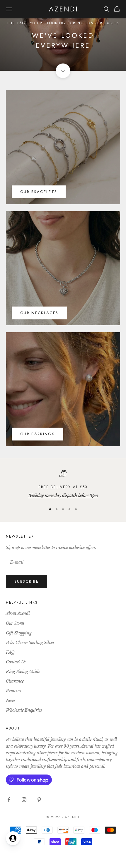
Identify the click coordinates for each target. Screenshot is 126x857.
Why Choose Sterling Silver (30, 642)
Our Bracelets (38, 192)
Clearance (14, 681)
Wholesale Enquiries (24, 710)
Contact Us (15, 662)
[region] (63, 484)
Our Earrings (37, 434)
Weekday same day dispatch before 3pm (63, 495)
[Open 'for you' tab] (13, 838)
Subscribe (26, 581)
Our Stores (15, 623)
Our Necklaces (39, 313)
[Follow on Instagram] (24, 800)
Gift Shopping (18, 633)
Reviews (13, 690)
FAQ (10, 652)
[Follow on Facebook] (9, 800)
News (11, 700)
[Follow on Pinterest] (39, 800)
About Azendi (18, 613)
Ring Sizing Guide (23, 671)
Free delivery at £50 (62, 487)
